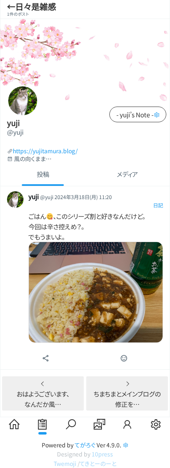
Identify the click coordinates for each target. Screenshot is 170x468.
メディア (127, 173)
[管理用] (156, 114)
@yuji (15, 132)
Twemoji (65, 463)
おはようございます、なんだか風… (43, 399)
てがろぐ (85, 445)
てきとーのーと (98, 463)
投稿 (43, 173)
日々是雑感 (35, 6)
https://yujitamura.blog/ (45, 151)
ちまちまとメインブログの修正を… (127, 399)
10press (102, 454)
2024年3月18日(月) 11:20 (83, 197)
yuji (13, 123)
